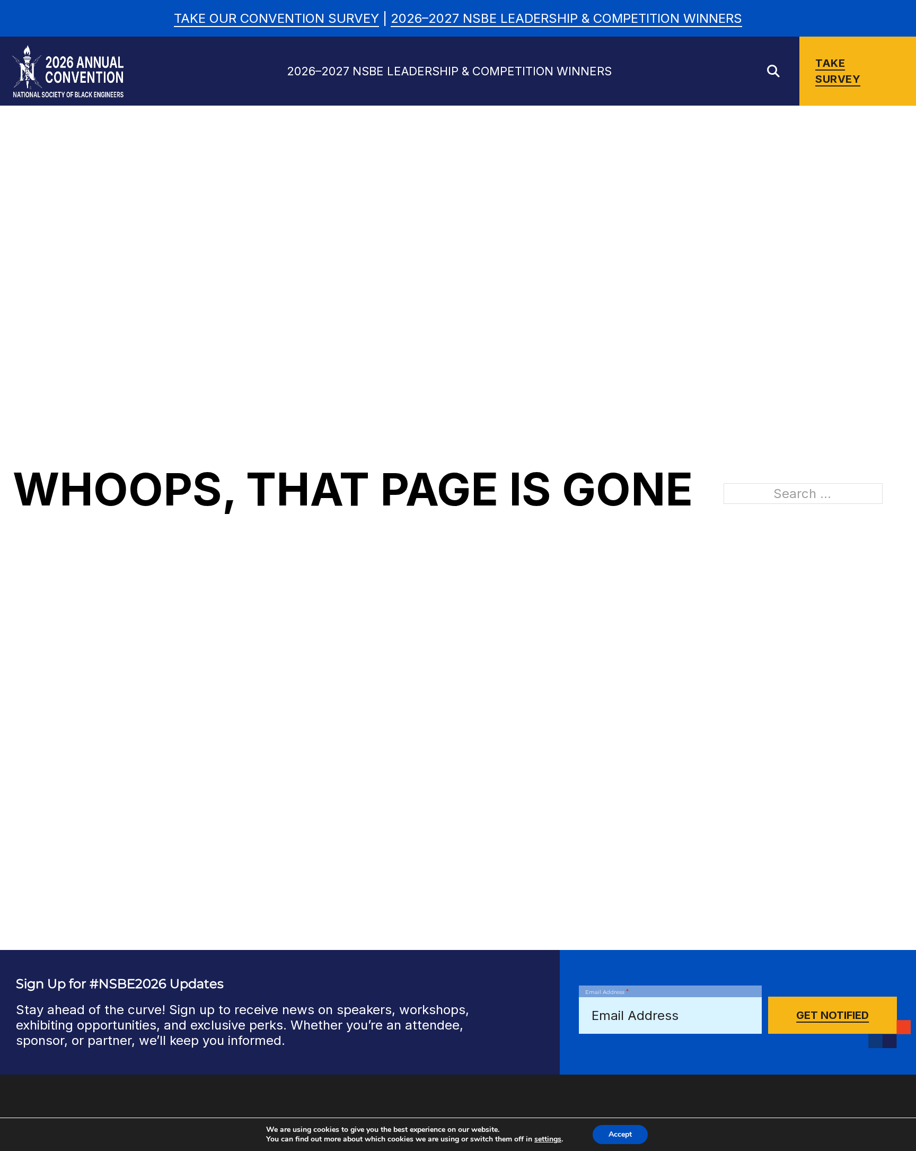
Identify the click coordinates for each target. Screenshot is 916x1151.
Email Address (607, 991)
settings (547, 1139)
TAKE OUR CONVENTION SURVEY (276, 18)
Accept (620, 1134)
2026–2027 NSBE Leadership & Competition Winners (566, 18)
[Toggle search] (773, 71)
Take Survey (837, 71)
